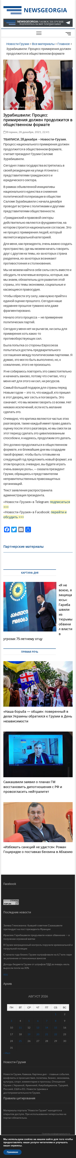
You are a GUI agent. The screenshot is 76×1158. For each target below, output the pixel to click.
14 (46, 1027)
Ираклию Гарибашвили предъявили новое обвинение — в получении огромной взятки (36, 937)
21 (46, 1034)
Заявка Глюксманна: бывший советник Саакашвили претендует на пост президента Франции (32, 927)
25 (20, 1040)
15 (55, 1027)
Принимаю (12, 1152)
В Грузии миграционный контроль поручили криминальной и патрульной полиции (38, 946)
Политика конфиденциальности (56, 1133)
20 (37, 1034)
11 (20, 1027)
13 (37, 1027)
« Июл (6, 1052)
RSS (5, 974)
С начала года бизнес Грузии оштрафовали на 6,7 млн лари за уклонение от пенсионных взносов (37, 956)
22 (55, 1034)
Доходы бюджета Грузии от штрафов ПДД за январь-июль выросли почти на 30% (36, 966)
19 (29, 1034)
